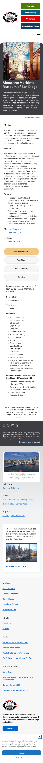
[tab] (21, 251)
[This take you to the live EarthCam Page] (21, 552)
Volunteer (30, 19)
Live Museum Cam (16, 566)
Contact (6, 515)
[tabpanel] (21, 341)
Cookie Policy (16, 758)
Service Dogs (21, 504)
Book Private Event (30, 26)
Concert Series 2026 (11, 685)
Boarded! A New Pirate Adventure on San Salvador (18, 678)
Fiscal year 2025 (14, 233)
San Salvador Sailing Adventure (16, 653)
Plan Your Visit (9, 588)
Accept (21, 753)
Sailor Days (7, 672)
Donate (30, 6)
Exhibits (6, 628)
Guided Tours (8, 599)
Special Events (10, 666)
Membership (30, 12)
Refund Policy (8, 504)
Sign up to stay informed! (29, 442)
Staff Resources (18, 515)
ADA (4, 499)
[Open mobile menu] (39, 34)
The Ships (7, 623)
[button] (40, 737)
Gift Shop (11, 488)
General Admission (10, 594)
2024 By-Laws (13, 242)
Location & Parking (10, 604)
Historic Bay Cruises (11, 648)
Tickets (10, 728)
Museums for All (9, 609)
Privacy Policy (25, 758)
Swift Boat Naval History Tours (15, 642)
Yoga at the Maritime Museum (15, 690)
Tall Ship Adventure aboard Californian (19, 658)
